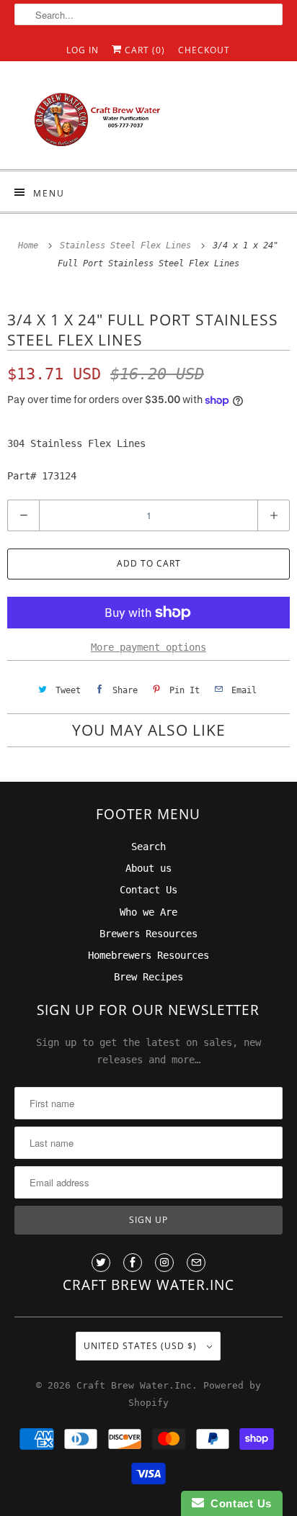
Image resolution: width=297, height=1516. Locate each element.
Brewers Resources (148, 933)
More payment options (148, 647)
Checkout (204, 50)
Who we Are (148, 912)
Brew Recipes (148, 977)
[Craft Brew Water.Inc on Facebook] (132, 1262)
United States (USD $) (142, 1346)
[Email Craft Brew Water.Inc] (196, 1262)
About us (148, 868)
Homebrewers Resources (148, 955)
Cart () (143, 50)
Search (148, 846)
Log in (82, 50)
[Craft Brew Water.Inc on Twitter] (101, 1262)
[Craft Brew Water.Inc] (148, 120)
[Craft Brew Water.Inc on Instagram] (164, 1262)
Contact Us (148, 889)
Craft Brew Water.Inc (134, 1385)
